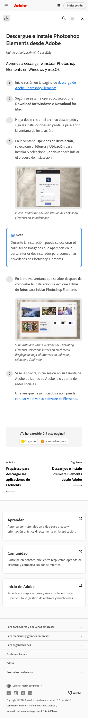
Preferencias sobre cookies (42, 705)
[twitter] (23, 693)
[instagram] (16, 693)
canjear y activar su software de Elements (46, 398)
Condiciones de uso (16, 705)
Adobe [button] (11, 663)
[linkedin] (30, 693)
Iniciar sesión (75, 5)
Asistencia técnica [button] (17, 654)
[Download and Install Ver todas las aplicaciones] (83, 18)
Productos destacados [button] (20, 672)
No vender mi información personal (24, 711)
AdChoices (53, 711)
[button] (58, 5)
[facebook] (9, 693)
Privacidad (64, 700)
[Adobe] (20, 5)
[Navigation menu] (6, 5)
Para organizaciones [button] (19, 645)
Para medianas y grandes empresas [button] (28, 636)
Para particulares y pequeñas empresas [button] (30, 627)
